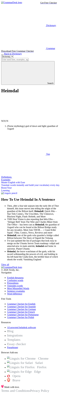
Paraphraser (12, 347)
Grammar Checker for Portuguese (23, 314)
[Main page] (11, 2)
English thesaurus (15, 277)
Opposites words (15, 285)
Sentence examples (16, 291)
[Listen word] (23, 118)
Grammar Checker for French (21, 312)
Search (50, 83)
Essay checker (16, 344)
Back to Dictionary (13, 53)
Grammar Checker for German (21, 309)
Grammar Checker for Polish (20, 317)
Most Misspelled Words (18, 288)
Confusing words (15, 280)
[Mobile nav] (2, 54)
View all (5, 264)
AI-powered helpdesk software (21, 327)
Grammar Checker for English (21, 304)
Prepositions (13, 283)
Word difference (14, 293)
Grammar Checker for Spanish (21, 306)
